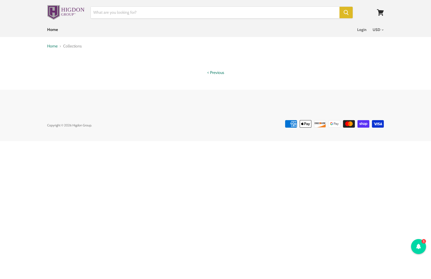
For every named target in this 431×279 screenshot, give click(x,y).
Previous (216, 72)
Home (52, 29)
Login (361, 29)
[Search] (346, 12)
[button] (418, 246)
